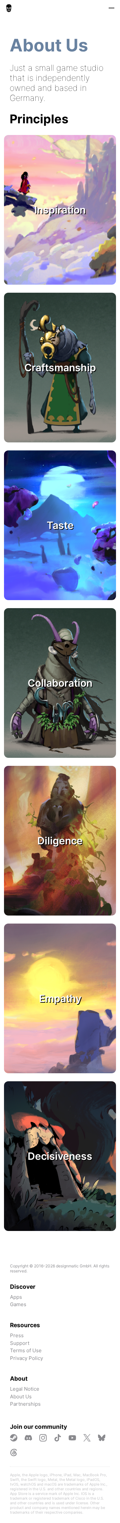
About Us (21, 1396)
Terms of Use (26, 1350)
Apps (16, 1297)
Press (17, 1335)
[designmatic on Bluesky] (101, 1437)
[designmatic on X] (87, 1437)
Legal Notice (24, 1389)
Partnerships (25, 1404)
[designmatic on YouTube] (72, 1437)
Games (18, 1304)
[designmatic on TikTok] (57, 1437)
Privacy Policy (26, 1358)
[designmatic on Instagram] (43, 1437)
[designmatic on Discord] (28, 1437)
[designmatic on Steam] (13, 1437)
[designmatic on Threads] (13, 1452)
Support (19, 1343)
